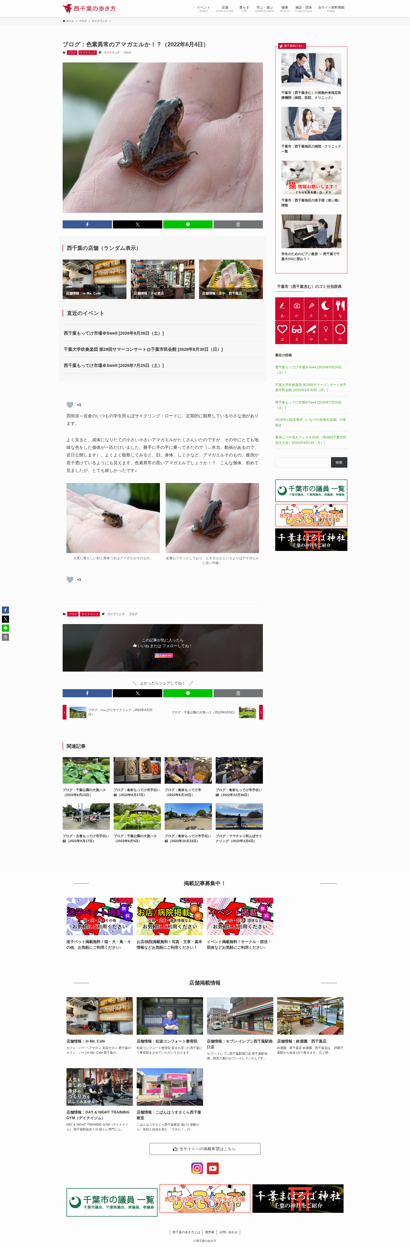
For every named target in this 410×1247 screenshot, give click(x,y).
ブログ (72, 52)
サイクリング (88, 52)
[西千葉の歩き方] (89, 8)
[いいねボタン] (70, 404)
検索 (339, 462)
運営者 (209, 1232)
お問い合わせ (228, 1232)
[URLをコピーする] (238, 224)
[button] (87, 224)
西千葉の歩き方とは (186, 1232)
